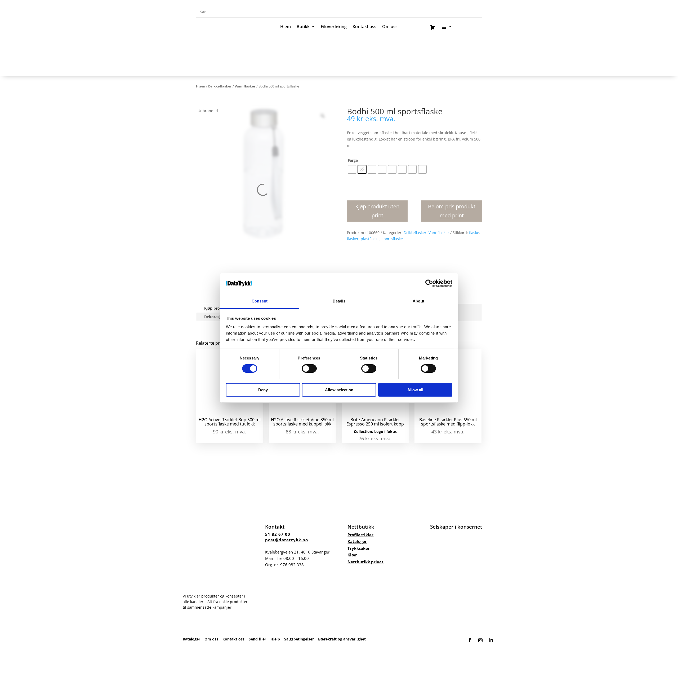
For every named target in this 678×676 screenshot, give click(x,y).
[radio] (352, 169)
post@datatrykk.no (286, 539)
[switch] (309, 368)
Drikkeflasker (220, 86)
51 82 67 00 (277, 534)
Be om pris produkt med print (451, 211)
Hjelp (277, 639)
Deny (263, 390)
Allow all (415, 390)
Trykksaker (358, 548)
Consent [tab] (259, 301)
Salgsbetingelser (299, 639)
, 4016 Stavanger (297, 552)
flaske (474, 232)
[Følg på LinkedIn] (491, 640)
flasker (353, 238)
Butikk (303, 27)
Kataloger (357, 541)
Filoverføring (334, 27)
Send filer (257, 639)
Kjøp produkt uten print (377, 211)
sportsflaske (392, 238)
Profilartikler (360, 534)
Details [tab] (339, 301)
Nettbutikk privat (365, 561)
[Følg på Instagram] (480, 640)
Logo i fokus (385, 431)
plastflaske (370, 238)
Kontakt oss (364, 27)
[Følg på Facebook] (470, 640)
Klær (352, 555)
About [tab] (418, 301)
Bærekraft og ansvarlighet (342, 639)
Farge (353, 160)
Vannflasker (245, 86)
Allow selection (339, 390)
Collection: (364, 431)
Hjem (285, 27)
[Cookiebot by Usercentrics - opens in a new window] (429, 283)
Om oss (211, 639)
